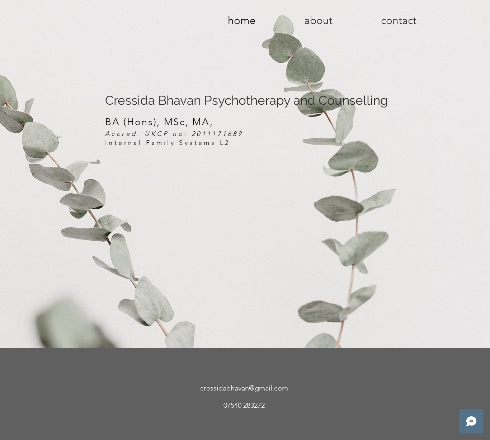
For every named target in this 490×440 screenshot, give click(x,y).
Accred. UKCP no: (148, 134)
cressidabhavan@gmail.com (244, 388)
